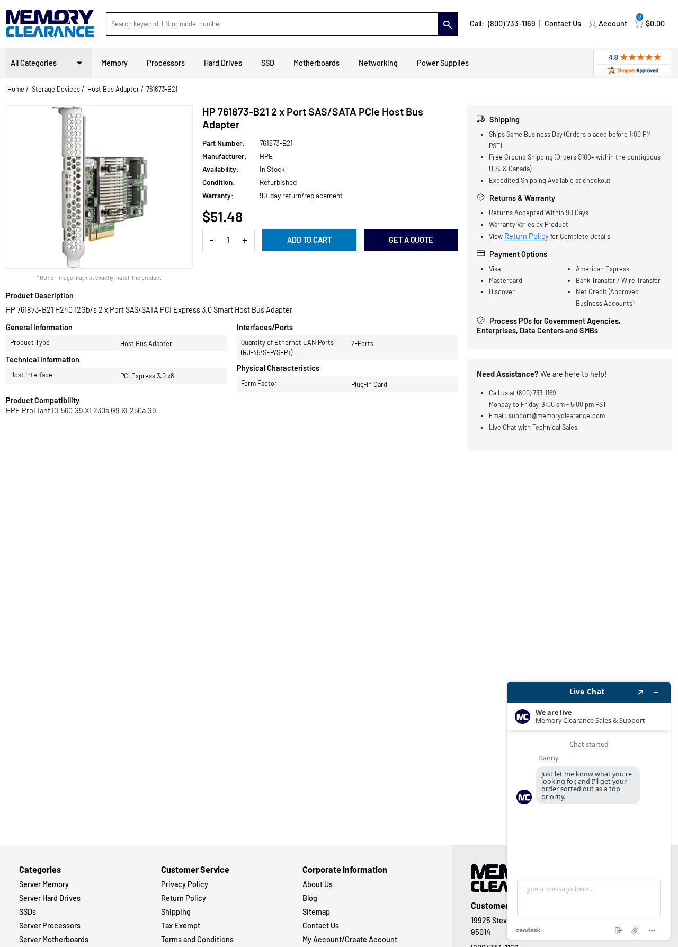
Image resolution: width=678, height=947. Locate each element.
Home (15, 89)
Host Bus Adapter (113, 89)
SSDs (27, 911)
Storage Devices (56, 89)
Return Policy (526, 236)
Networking (378, 62)
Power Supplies (443, 62)
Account (613, 23)
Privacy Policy (184, 884)
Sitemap (316, 911)
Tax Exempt (180, 925)
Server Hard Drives (50, 897)
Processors (166, 62)
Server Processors (50, 925)
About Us (317, 884)
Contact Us (563, 23)
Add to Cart (309, 239)
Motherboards (316, 62)
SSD (267, 62)
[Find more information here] (588, 810)
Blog (309, 897)
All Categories (34, 62)
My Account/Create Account (349, 939)
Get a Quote (411, 239)
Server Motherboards (53, 939)
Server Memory (44, 884)
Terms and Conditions (197, 939)
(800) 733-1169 (512, 23)
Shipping (176, 911)
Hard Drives (223, 62)
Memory (114, 62)
